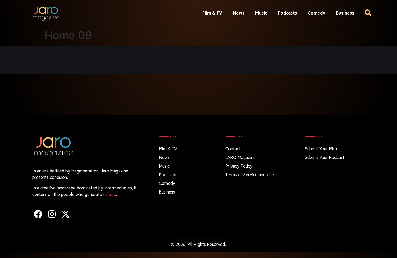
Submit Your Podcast (324, 157)
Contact (233, 149)
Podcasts (287, 13)
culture (109, 194)
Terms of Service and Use (249, 175)
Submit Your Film (321, 149)
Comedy (316, 13)
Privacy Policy (239, 166)
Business (345, 13)
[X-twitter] (65, 214)
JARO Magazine (240, 157)
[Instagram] (52, 214)
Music (261, 13)
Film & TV (212, 13)
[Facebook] (38, 214)
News (238, 13)
